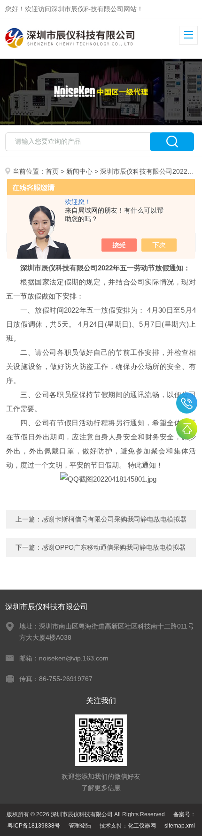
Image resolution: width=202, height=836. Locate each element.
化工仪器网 (142, 825)
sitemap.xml (179, 825)
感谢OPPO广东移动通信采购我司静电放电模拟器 (114, 547)
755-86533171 (186, 403)
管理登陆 (80, 825)
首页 (52, 171)
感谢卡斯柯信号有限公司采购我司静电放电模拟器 (114, 519)
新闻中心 (79, 171)
